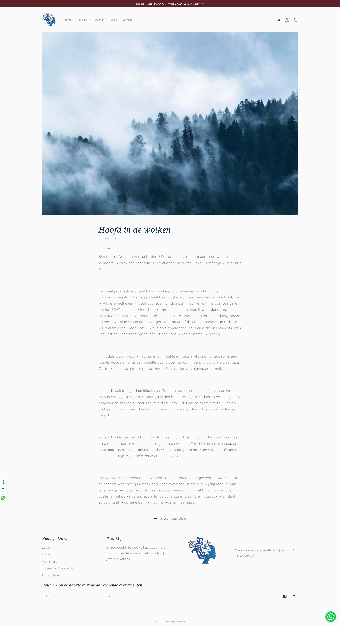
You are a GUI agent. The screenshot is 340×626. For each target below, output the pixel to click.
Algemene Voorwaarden (58, 568)
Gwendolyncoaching (174, 621)
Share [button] (107, 248)
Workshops (49, 561)
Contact (47, 554)
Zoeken (47, 547)
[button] (83, 20)
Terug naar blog (173, 518)
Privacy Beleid (51, 575)
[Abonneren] (108, 596)
